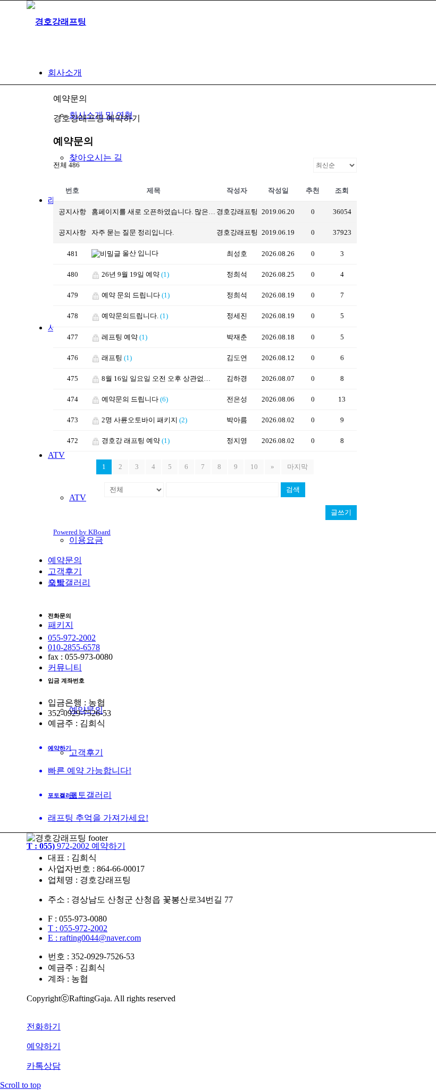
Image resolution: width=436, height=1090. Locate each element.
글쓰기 (341, 512)
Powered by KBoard (82, 532)
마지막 (297, 467)
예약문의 (65, 560)
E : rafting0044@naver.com (94, 937)
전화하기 (44, 1026)
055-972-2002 (72, 637)
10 (254, 467)
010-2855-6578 (74, 647)
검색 (293, 489)
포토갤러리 (69, 582)
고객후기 (65, 571)
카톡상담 (44, 1065)
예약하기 (44, 1046)
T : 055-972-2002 (77, 928)
